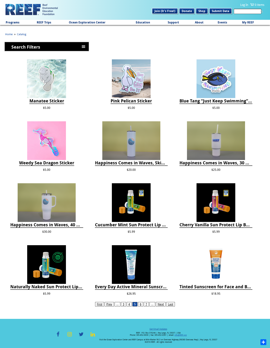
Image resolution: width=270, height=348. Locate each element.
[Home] (31, 10)
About (199, 22)
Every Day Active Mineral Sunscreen (131, 287)
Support (173, 22)
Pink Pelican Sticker (131, 101)
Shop (201, 11)
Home (9, 34)
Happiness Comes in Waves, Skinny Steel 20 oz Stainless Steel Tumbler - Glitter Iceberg (131, 163)
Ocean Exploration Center (87, 22)
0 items (259, 5)
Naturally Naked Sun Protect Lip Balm (46, 287)
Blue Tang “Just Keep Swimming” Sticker (215, 101)
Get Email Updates (158, 328)
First (99, 304)
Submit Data (220, 11)
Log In (244, 5)
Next (161, 304)
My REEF (248, 22)
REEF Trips (44, 22)
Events (222, 22)
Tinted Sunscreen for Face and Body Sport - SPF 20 (215, 287)
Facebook (58, 336)
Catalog (21, 34)
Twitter (81, 336)
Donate (187, 11)
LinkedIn (92, 336)
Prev (109, 304)
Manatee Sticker (46, 101)
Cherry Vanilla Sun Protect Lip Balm (215, 225)
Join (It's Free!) (164, 11)
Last (170, 304)
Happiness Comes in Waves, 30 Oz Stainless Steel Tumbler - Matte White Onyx (215, 163)
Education (143, 22)
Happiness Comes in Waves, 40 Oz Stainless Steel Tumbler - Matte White (46, 225)
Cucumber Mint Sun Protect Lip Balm (131, 225)
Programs (12, 22)
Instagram (69, 336)
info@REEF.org (180, 335)
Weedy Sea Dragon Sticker (46, 163)
